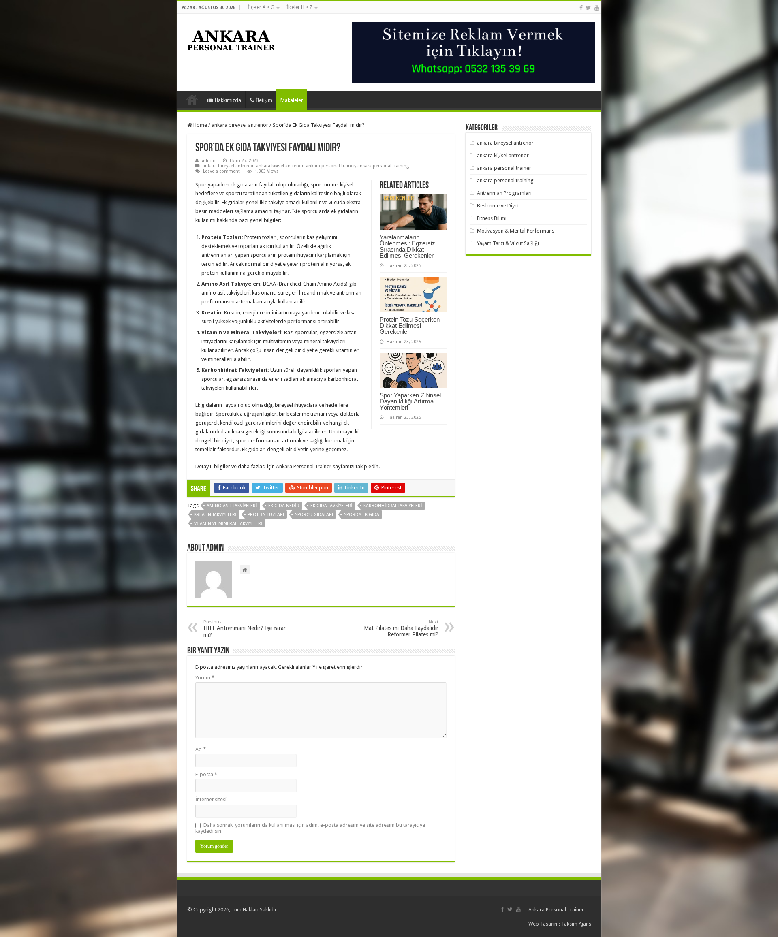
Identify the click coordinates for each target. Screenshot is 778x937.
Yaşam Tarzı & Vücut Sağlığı (508, 243)
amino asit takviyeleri (232, 505)
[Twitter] (588, 8)
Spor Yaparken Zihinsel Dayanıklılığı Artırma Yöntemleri (410, 401)
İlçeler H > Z (299, 7)
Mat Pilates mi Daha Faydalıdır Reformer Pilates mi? (401, 628)
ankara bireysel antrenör (240, 125)
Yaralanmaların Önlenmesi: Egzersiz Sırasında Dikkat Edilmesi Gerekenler (407, 246)
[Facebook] (581, 8)
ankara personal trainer (330, 166)
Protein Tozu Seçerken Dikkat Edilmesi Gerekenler (410, 325)
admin (209, 160)
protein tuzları (266, 514)
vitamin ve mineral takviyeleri (228, 523)
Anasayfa (192, 99)
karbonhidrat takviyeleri (392, 505)
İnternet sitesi (211, 799)
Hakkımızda (228, 100)
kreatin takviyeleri (215, 514)
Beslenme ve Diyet (498, 206)
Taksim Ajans (576, 924)
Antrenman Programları (504, 193)
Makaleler (291, 100)
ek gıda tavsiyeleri (331, 505)
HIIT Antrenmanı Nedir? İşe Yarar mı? (244, 628)
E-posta (206, 774)
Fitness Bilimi (492, 218)
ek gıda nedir (283, 505)
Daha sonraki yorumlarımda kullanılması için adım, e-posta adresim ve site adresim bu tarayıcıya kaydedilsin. (310, 828)
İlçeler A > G (261, 7)
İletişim (264, 100)
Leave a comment (221, 171)
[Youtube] (597, 8)
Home (199, 125)
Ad (200, 749)
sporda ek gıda (361, 514)
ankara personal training (383, 166)
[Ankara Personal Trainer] (231, 38)
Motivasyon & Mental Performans (515, 231)
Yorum (204, 677)
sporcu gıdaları (314, 514)
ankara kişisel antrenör (280, 166)
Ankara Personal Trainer (303, 466)
